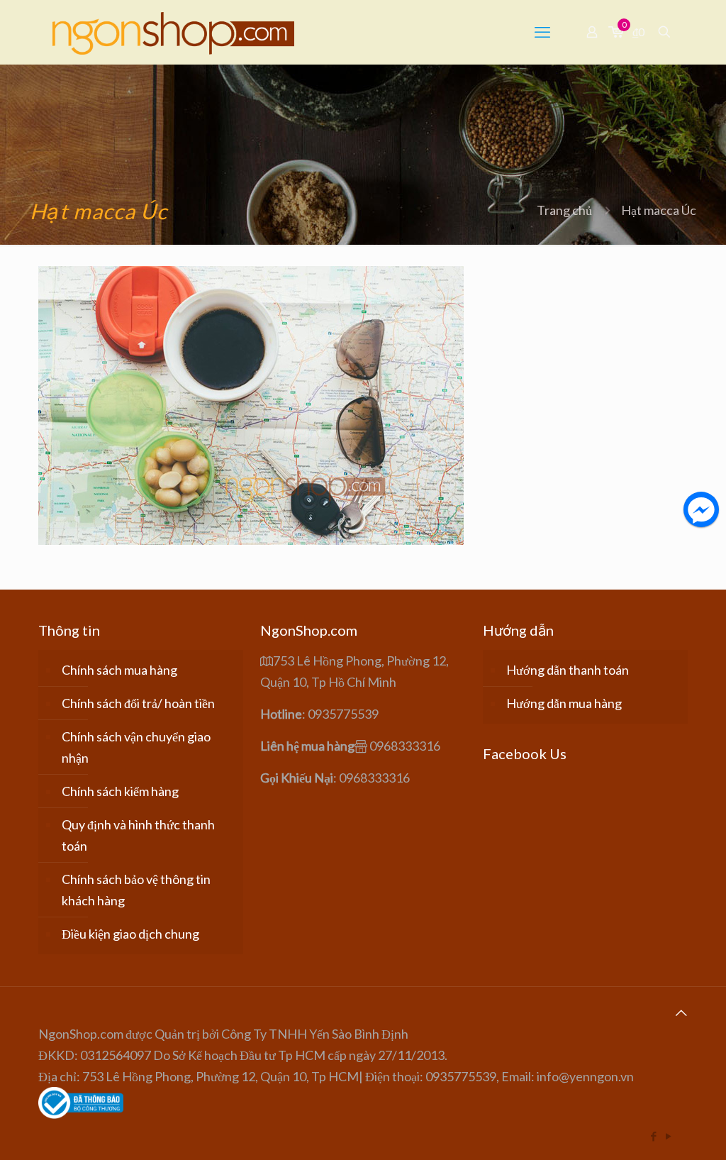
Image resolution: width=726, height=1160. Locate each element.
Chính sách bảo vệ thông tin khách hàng (136, 889)
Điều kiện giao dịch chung (130, 933)
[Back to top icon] (681, 1012)
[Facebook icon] (653, 1135)
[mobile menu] (542, 32)
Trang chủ (564, 210)
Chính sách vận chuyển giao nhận (136, 747)
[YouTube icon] (668, 1135)
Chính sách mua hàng (119, 670)
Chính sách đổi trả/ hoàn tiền (138, 703)
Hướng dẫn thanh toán (567, 670)
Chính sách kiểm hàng (120, 791)
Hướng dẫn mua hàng (564, 703)
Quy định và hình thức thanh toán (138, 835)
